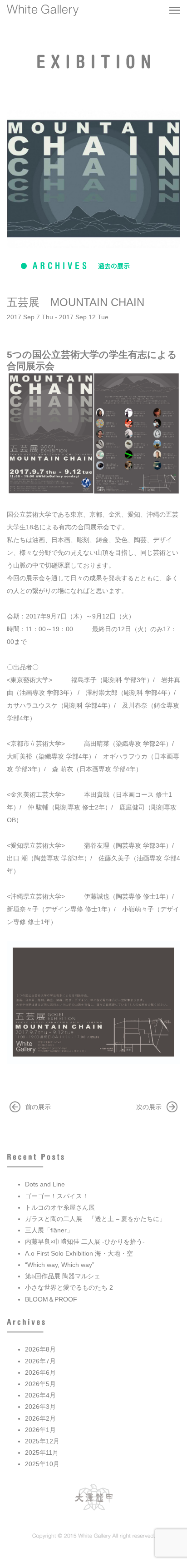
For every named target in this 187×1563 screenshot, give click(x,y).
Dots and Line (45, 1184)
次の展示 (149, 1107)
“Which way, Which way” (59, 1264)
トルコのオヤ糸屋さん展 (60, 1207)
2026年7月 (40, 1361)
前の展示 (38, 1107)
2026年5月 (40, 1383)
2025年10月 (42, 1464)
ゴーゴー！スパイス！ (57, 1196)
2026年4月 (40, 1395)
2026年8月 (40, 1349)
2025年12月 (42, 1441)
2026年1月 (40, 1429)
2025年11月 (42, 1452)
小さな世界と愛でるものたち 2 (69, 1287)
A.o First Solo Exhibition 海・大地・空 (79, 1253)
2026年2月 (40, 1418)
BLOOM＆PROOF (51, 1299)
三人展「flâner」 (49, 1230)
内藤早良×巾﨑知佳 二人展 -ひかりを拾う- (85, 1241)
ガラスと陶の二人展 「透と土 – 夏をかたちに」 (95, 1218)
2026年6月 (40, 1372)
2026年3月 (40, 1406)
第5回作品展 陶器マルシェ (62, 1276)
